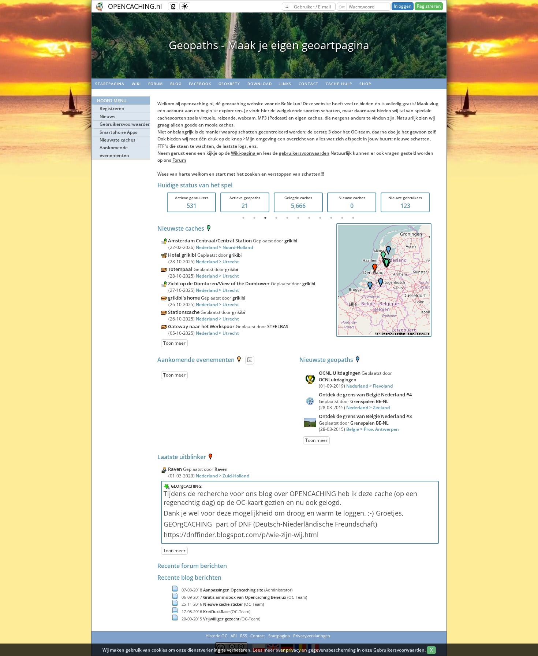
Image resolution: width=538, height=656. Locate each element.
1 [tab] (243, 217)
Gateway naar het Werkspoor (201, 326)
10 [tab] (342, 217)
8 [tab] (320, 217)
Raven (175, 469)
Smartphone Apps (118, 132)
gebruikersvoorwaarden (304, 153)
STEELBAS (277, 326)
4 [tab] (276, 217)
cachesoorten (172, 118)
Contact (308, 83)
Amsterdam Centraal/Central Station (210, 240)
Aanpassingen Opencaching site (233, 590)
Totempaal (180, 269)
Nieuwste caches (117, 140)
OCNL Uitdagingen (340, 373)
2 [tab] (254, 217)
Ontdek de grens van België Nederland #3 (365, 416)
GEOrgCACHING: (186, 486)
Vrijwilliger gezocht (221, 619)
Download (259, 83)
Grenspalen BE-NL (369, 401)
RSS (243, 635)
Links (285, 83)
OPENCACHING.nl (135, 6)
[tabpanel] (191, 202)
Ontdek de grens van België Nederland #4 (365, 394)
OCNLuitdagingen (337, 380)
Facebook (200, 83)
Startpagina (109, 83)
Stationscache (184, 312)
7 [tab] (309, 217)
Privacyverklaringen (311, 635)
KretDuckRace (217, 611)
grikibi (290, 241)
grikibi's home (184, 297)
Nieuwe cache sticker (223, 604)
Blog (176, 83)
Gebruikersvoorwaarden (125, 124)
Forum (155, 83)
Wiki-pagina (244, 153)
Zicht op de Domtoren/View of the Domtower (219, 283)
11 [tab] (353, 217)
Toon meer (174, 343)
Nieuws (107, 116)
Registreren (429, 6)
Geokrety (229, 83)
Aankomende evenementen (114, 151)
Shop (365, 83)
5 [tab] (287, 217)
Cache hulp (339, 83)
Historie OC (216, 635)
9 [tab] (331, 217)
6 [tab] (298, 217)
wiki (136, 83)
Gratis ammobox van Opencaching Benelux (245, 597)
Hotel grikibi (182, 255)
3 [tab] (265, 217)
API (234, 635)
